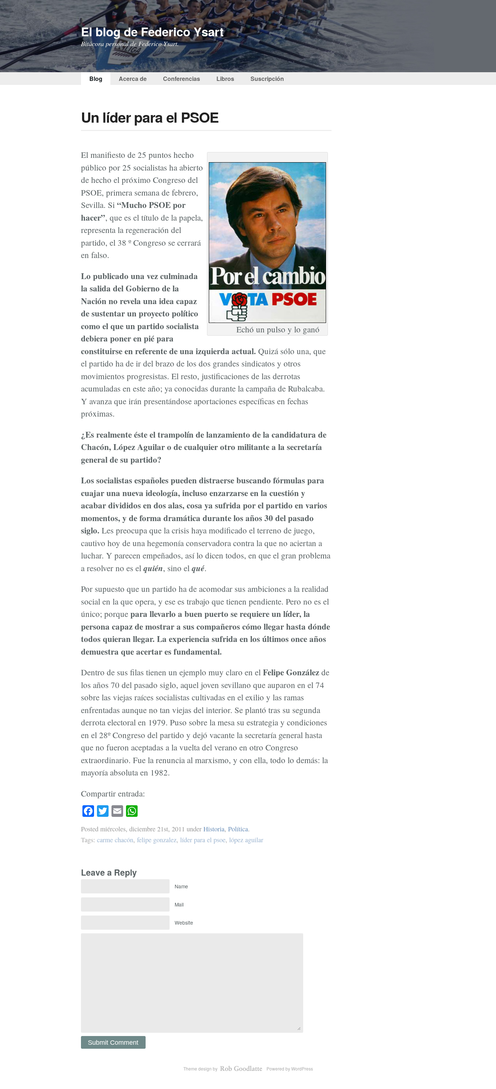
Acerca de (133, 78)
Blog (95, 78)
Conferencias (181, 78)
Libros (225, 78)
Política (238, 828)
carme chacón (115, 839)
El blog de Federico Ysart (152, 31)
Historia (213, 828)
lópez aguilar (246, 839)
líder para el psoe (202, 839)
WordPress (302, 1068)
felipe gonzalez (156, 839)
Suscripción (267, 78)
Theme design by (201, 1068)
